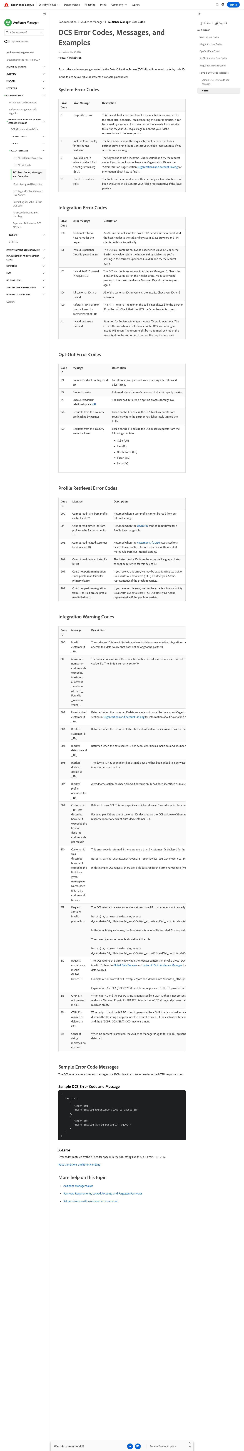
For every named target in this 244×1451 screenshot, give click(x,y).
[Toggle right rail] (199, 14)
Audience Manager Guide (78, 1186)
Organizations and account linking (158, 167)
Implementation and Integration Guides (22, 258)
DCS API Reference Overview (27, 158)
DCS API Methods (22, 165)
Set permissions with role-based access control (90, 1201)
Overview (11, 74)
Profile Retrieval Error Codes (213, 58)
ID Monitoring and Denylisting (27, 184)
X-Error (205, 90)
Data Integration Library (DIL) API (23, 250)
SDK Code (14, 242)
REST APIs (13, 235)
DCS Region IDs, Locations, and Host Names (28, 193)
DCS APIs (15, 143)
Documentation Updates (18, 294)
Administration (74, 57)
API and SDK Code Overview (23, 102)
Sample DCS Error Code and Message (215, 81)
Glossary (10, 301)
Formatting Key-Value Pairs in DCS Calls (27, 203)
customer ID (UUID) (148, 542)
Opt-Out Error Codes (210, 51)
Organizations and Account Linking (124, 717)
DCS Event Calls (19, 136)
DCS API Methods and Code (24, 129)
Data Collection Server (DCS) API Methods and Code (24, 121)
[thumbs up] (130, 1446)
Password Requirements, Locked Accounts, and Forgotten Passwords (102, 1193)
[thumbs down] (138, 1446)
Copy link (223, 23)
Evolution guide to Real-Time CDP (23, 59)
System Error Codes (209, 37)
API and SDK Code (14, 95)
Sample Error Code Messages (214, 72)
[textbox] (24, 32)
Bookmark (208, 23)
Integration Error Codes (211, 44)
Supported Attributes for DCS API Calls (27, 225)
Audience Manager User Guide (126, 22)
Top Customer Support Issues (21, 287)
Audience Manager (92, 22)
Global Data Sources (125, 965)
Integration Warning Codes (213, 65)
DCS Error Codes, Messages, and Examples (28, 174)
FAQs (8, 273)
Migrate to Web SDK (16, 67)
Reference (11, 266)
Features (10, 81)
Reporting (11, 88)
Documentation (67, 22)
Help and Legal (14, 280)
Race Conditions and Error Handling (79, 1164)
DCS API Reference (19, 151)
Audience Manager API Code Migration (23, 111)
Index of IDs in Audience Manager (162, 965)
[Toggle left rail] (45, 14)
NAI (94, 404)
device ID (142, 525)
